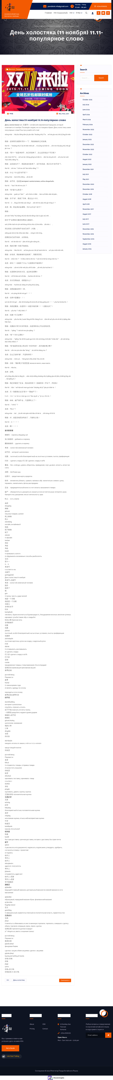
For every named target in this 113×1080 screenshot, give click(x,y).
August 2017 (87, 214)
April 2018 (86, 204)
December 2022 (88, 144)
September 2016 (88, 239)
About (32, 1024)
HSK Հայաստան (61, 13)
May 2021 (86, 179)
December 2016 (88, 229)
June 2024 (86, 109)
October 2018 (87, 194)
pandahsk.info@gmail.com (58, 6)
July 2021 (86, 174)
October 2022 (87, 154)
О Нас (78, 13)
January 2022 (87, 164)
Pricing (32, 1028)
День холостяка (19, 980)
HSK (71, 13)
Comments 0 (65, 980)
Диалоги (12, 69)
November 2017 (88, 209)
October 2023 (87, 134)
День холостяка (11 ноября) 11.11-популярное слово (60, 26)
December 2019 (88, 189)
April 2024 (86, 114)
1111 (8, 980)
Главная (48, 13)
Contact (45, 1028)
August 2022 (87, 159)
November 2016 (88, 234)
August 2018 (87, 199)
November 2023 (88, 129)
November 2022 (88, 149)
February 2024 (88, 124)
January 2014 (87, 249)
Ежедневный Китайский (24, 69)
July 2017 (86, 219)
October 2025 (87, 99)
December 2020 (88, 184)
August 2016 (87, 244)
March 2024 (87, 119)
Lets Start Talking (13, 1056)
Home (36, 26)
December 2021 (88, 169)
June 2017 (86, 224)
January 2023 (87, 139)
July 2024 (86, 104)
